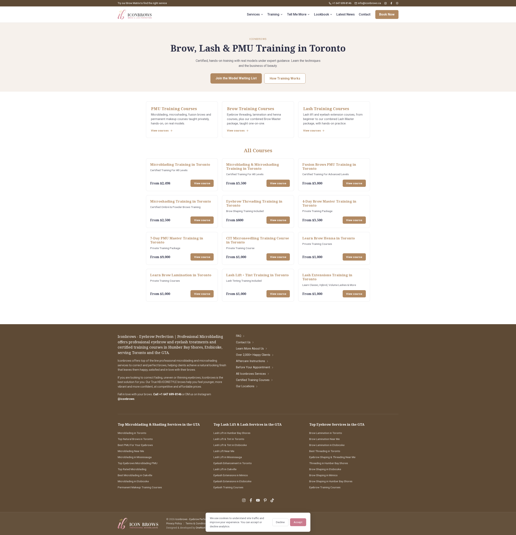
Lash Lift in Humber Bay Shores (231, 433)
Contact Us (243, 342)
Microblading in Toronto (132, 433)
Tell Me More (296, 14)
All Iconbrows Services (251, 374)
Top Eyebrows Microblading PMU (137, 463)
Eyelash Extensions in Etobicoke (232, 481)
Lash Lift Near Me (223, 451)
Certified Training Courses (252, 380)
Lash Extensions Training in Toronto (327, 277)
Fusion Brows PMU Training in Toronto (329, 166)
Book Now (386, 14)
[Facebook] (391, 3)
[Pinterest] (265, 500)
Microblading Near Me (131, 451)
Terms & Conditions (197, 523)
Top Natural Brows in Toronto (135, 439)
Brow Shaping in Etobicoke (325, 469)
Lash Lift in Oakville (224, 469)
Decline (280, 522)
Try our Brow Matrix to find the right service (142, 3)
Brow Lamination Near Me (324, 439)
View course (202, 183)
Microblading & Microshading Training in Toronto (252, 166)
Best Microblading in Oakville (135, 475)
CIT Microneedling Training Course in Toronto (257, 240)
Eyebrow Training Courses (324, 487)
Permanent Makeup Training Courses (140, 487)
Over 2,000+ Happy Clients (253, 355)
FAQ (238, 336)
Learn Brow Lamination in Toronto (180, 275)
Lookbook (321, 14)
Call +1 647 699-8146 (167, 394)
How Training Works (285, 78)
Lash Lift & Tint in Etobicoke (230, 445)
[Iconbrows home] (135, 14)
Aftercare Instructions (250, 361)
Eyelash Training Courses (228, 487)
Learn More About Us (250, 348)
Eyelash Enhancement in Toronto (232, 463)
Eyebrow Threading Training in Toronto (254, 203)
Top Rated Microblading (132, 469)
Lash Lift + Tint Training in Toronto (257, 275)
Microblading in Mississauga (135, 457)
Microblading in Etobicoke (133, 481)
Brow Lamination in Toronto (325, 433)
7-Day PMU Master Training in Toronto (176, 240)
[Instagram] (385, 3)
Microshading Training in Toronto (180, 201)
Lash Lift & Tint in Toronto (228, 439)
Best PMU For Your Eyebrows (135, 445)
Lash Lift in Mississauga (227, 457)
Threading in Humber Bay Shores (328, 463)
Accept (298, 522)
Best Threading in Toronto (324, 451)
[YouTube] (258, 500)
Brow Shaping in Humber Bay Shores (330, 481)
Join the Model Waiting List (236, 78)
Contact (364, 14)
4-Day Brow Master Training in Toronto (329, 203)
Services (253, 14)
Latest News (345, 14)
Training (273, 14)
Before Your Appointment (253, 367)
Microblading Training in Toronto (180, 164)
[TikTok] (272, 500)
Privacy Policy (174, 523)
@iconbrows (126, 398)
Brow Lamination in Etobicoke (326, 445)
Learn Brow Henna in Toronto (328, 238)
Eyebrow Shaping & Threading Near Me (332, 457)
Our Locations (245, 386)
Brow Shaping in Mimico (323, 475)
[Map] (397, 3)
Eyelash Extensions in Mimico (230, 475)
